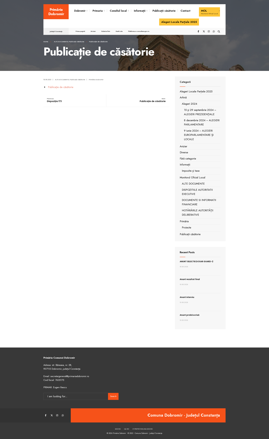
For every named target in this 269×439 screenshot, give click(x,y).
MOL (209, 12)
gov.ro (118, 429)
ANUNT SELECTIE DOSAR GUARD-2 (196, 261)
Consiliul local (118, 11)
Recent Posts (187, 252)
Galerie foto (105, 31)
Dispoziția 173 (54, 100)
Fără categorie (188, 158)
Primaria (98, 11)
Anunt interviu (187, 297)
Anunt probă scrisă (189, 315)
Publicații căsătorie (164, 11)
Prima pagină (80, 31)
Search (113, 396)
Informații (139, 11)
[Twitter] (203, 31)
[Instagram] (208, 31)
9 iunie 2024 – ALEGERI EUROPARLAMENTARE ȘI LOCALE (199, 135)
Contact (185, 11)
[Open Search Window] (218, 31)
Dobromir (79, 11)
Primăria (184, 221)
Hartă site (119, 31)
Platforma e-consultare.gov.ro (138, 31)
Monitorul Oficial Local (192, 177)
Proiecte (186, 227)
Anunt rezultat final (190, 279)
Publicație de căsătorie (60, 87)
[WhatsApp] (213, 31)
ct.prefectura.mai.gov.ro (143, 429)
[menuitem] (82, 10)
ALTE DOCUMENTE (61, 41)
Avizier (93, 31)
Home (45, 41)
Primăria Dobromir (56, 12)
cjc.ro (126, 429)
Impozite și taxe (191, 171)
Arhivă (183, 97)
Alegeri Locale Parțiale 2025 (179, 22)
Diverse (184, 152)
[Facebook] (198, 31)
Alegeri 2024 (189, 104)
